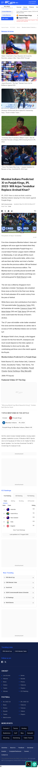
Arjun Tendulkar (22, 368)
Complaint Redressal (15, 751)
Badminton (6, 733)
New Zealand (14, 517)
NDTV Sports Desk (6, 204)
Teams (5, 688)
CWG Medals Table (11, 582)
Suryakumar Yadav (24, 305)
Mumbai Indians (11, 422)
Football (18, 436)
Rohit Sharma (22, 277)
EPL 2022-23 (24, 701)
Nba (22, 733)
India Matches (7, 15)
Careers (26, 751)
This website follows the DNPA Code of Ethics (14, 758)
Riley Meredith (26, 371)
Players (23, 688)
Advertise (4, 747)
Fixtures (5, 678)
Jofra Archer (11, 368)
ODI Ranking (18, 496)
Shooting (6, 738)
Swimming (16, 738)
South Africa (14, 513)
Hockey (24, 728)
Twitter (27, 441)
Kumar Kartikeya (14, 371)
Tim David (20, 288)
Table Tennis (28, 738)
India (12, 522)
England (13, 526)
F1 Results (22, 438)
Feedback (21, 747)
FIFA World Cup (10, 577)
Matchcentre (7, 717)
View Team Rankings (19, 530)
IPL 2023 (7, 7)
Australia (13, 509)
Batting (13, 501)
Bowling (21, 501)
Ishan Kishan (6, 311)
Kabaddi (30, 733)
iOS (19, 446)
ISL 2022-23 (7, 701)
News (25, 7)
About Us (12, 747)
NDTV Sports (31, 438)
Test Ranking (7, 496)
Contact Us (4, 755)
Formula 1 (6, 728)
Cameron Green (26, 308)
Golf (15, 733)
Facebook (11, 441)
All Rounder (31, 501)
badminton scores (12, 438)
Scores (19, 7)
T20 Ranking (30, 496)
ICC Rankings (9, 597)
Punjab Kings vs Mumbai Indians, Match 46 (17, 427)
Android (13, 446)
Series (22, 675)
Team (5, 501)
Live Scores (6, 675)
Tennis (15, 728)
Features (23, 685)
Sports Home (4, 27)
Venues (5, 691)
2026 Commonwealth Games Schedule (17, 592)
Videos (5, 685)
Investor (3, 751)
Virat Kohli (9, 587)
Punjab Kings (17, 418)
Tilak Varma (22, 311)
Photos (31, 7)
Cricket (4, 418)
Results (23, 678)
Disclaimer (30, 747)
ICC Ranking (24, 691)
